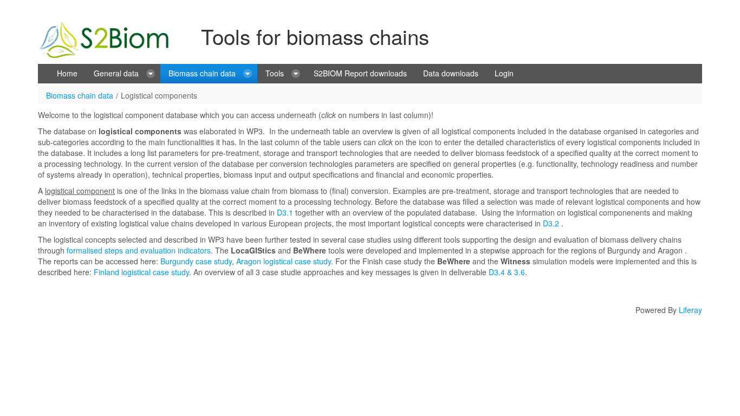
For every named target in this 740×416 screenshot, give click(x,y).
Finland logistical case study (141, 271)
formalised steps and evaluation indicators (139, 250)
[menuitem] (67, 73)
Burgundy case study (196, 261)
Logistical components (159, 95)
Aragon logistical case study (283, 261)
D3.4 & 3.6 (505, 271)
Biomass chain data (79, 95)
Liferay (690, 309)
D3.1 (285, 212)
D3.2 (551, 223)
